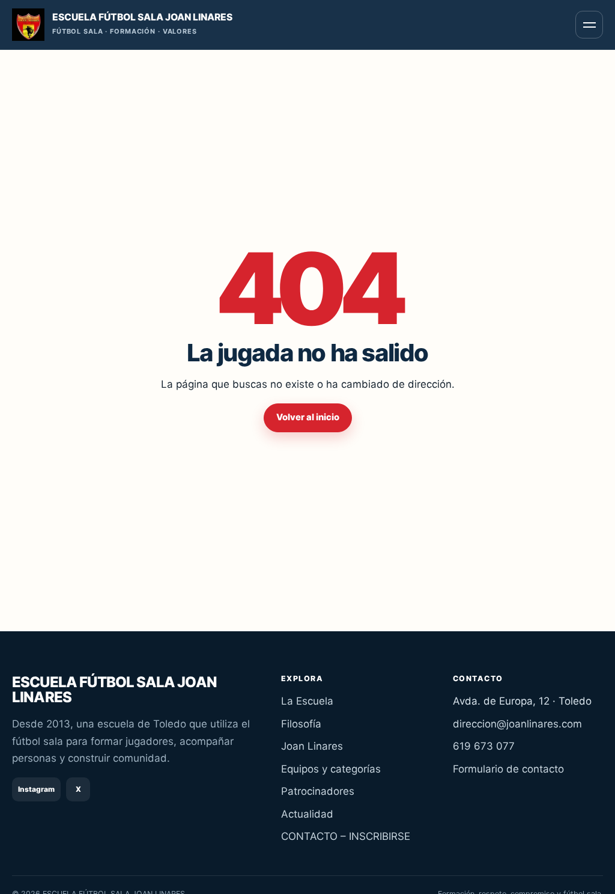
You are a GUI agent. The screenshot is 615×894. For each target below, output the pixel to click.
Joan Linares (312, 746)
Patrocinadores (317, 791)
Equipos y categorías (331, 769)
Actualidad (307, 814)
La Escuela (307, 701)
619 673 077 (484, 746)
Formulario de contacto (508, 769)
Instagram (36, 789)
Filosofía (301, 724)
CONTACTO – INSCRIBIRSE (345, 836)
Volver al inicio (307, 417)
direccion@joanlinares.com (517, 724)
